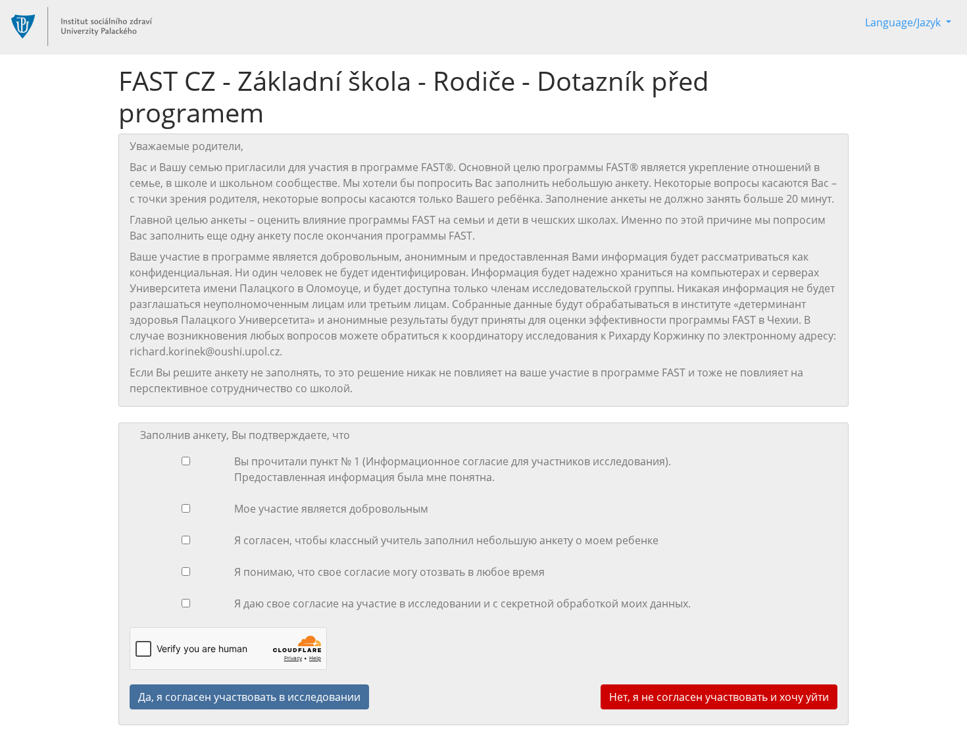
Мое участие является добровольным (331, 508)
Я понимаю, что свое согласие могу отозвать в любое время (389, 572)
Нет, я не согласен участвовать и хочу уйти (719, 697)
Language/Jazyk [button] (904, 22)
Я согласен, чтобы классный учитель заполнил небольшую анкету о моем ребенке (446, 540)
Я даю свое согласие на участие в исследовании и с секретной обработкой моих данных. (462, 603)
